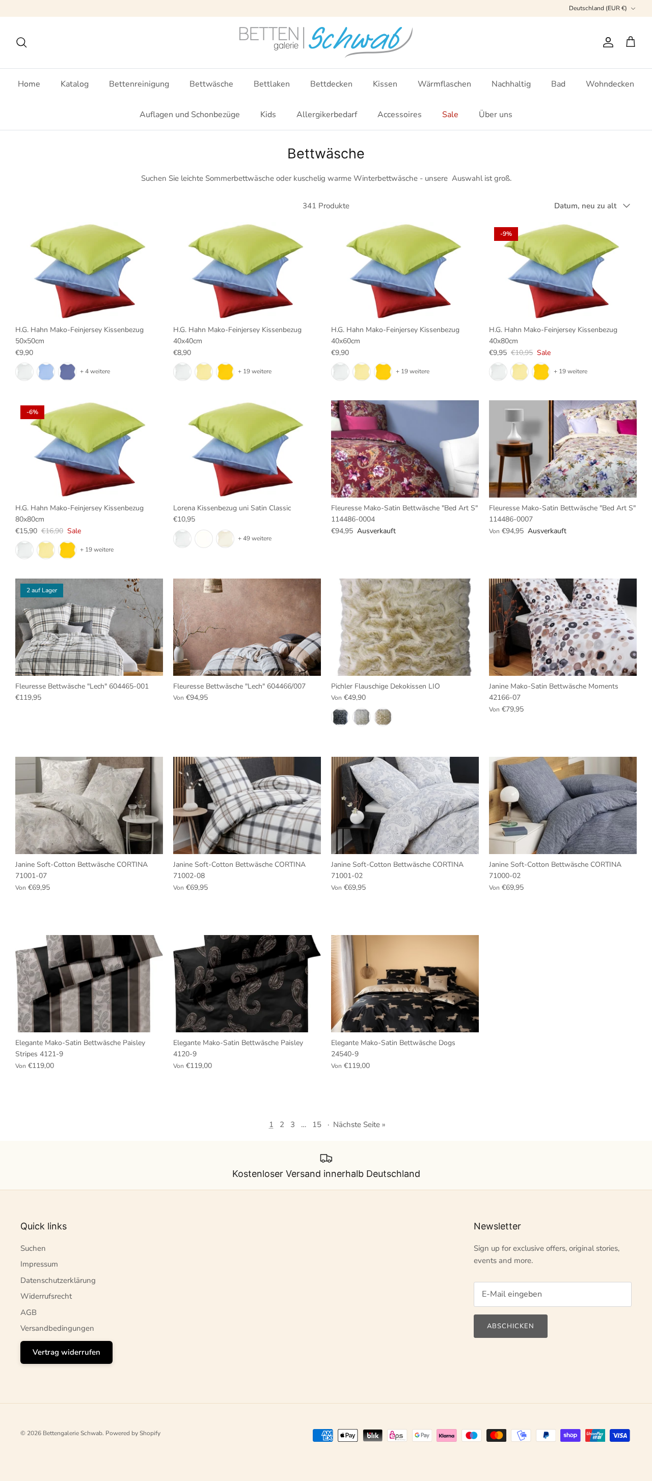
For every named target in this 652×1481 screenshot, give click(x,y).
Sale (450, 114)
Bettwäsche (211, 84)
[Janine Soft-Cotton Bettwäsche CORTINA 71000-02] (563, 805)
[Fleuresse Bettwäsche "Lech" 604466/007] (247, 627)
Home (29, 84)
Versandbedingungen (57, 1328)
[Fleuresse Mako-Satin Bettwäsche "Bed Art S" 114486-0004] (405, 449)
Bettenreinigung (139, 84)
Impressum (39, 1264)
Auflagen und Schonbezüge (190, 114)
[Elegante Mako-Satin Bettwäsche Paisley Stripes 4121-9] (89, 983)
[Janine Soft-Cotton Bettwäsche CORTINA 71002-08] (247, 805)
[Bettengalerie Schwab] (326, 42)
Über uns (495, 114)
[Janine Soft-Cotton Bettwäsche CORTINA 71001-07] (89, 805)
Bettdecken (331, 84)
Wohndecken (610, 84)
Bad (558, 84)
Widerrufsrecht (46, 1296)
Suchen (33, 1248)
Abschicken (510, 1326)
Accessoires (399, 114)
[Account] (606, 42)
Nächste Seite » (359, 1124)
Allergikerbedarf (326, 114)
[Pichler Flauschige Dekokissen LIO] (405, 627)
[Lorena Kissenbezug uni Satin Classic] (247, 449)
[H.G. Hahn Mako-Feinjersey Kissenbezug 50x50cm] (89, 270)
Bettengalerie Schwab (72, 1433)
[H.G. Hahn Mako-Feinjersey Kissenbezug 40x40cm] (247, 270)
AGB (28, 1312)
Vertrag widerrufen (66, 1352)
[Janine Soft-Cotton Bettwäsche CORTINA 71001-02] (405, 805)
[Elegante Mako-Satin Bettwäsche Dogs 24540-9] (405, 983)
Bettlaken (272, 84)
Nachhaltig (511, 84)
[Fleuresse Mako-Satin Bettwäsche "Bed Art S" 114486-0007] (563, 449)
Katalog (75, 84)
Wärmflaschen (444, 84)
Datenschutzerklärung (58, 1280)
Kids (268, 114)
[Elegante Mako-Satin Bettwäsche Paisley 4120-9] (247, 983)
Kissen (385, 84)
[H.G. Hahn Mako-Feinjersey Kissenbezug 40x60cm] (405, 270)
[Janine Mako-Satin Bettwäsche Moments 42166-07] (563, 627)
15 (316, 1124)
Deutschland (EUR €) (598, 8)
